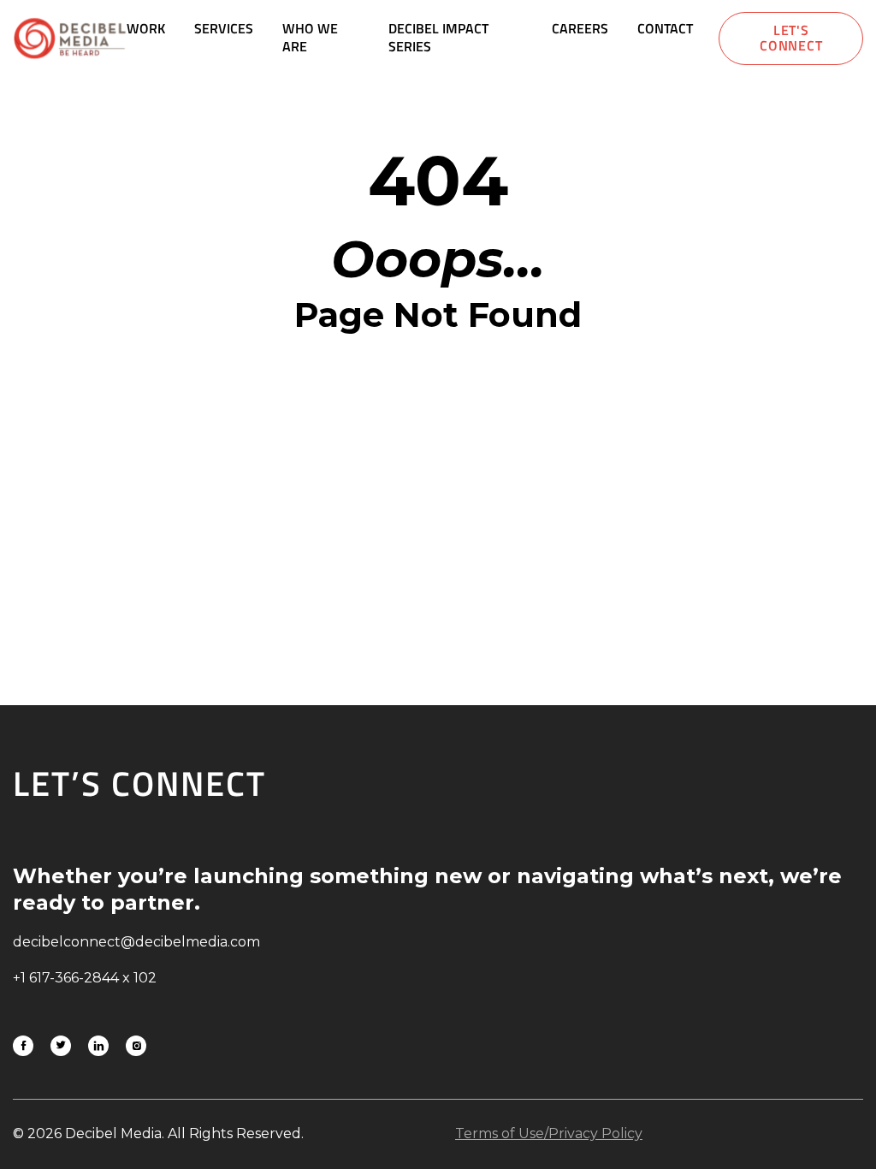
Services (223, 28)
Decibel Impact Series (438, 37)
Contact (665, 28)
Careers (580, 28)
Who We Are (310, 37)
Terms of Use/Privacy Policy (548, 1133)
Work (146, 28)
